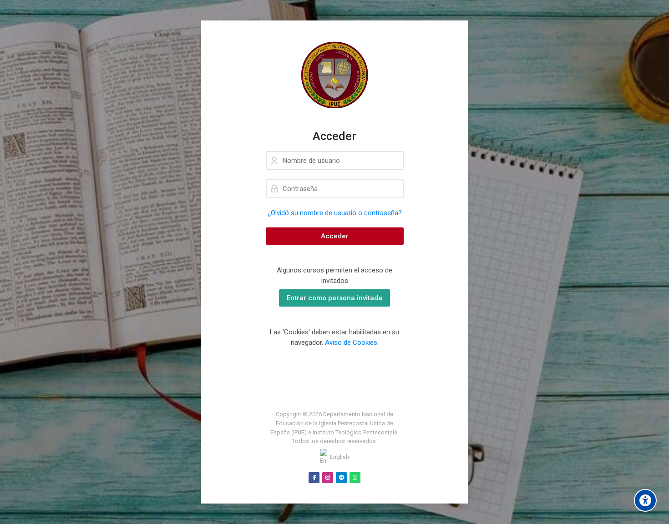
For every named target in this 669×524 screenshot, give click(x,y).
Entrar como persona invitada (334, 298)
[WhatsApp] (355, 477)
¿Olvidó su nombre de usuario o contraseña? (335, 213)
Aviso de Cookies (351, 342)
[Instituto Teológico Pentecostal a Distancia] (335, 75)
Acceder (335, 236)
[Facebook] (314, 477)
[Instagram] (327, 477)
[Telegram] (341, 477)
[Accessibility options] (645, 500)
